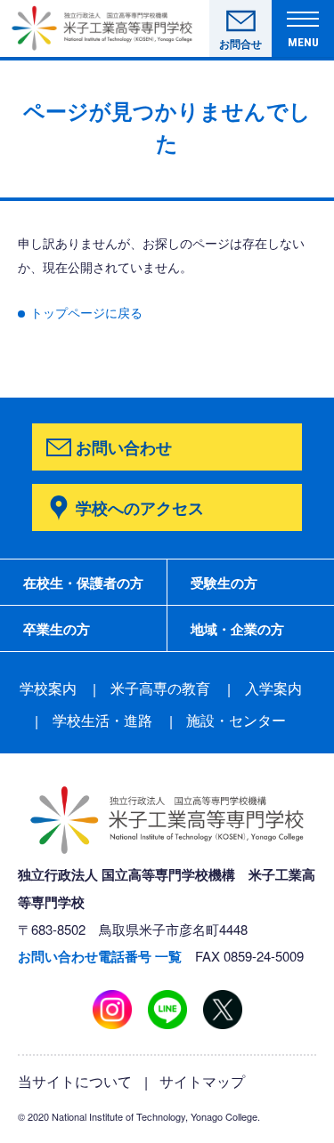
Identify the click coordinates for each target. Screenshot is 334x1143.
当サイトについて (75, 1081)
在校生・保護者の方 (83, 582)
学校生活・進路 (102, 720)
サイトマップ (202, 1081)
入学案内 (273, 688)
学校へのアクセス (140, 507)
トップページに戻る (86, 312)
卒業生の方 (56, 629)
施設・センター (236, 720)
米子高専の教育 (160, 688)
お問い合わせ (124, 447)
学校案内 (48, 688)
